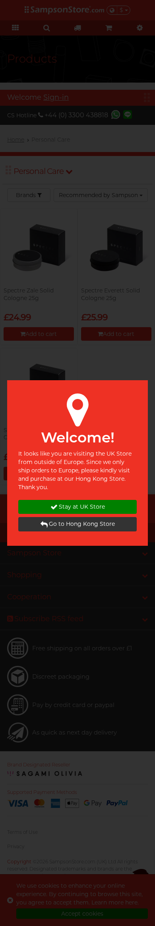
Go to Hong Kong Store (82, 523)
